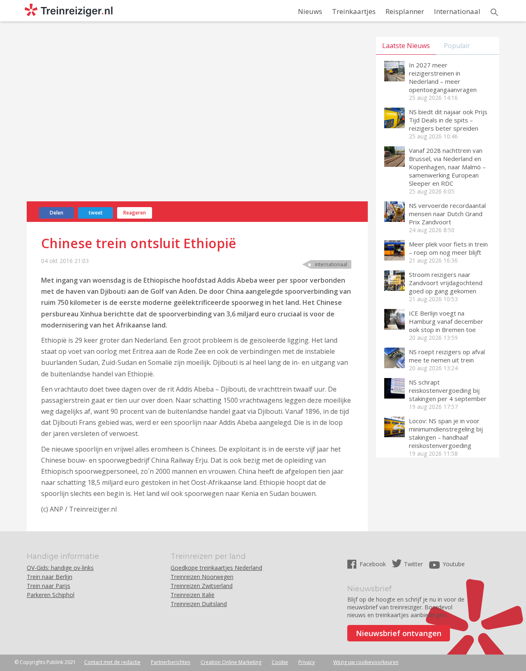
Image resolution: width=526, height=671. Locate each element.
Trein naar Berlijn (49, 577)
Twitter (413, 564)
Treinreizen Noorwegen (202, 577)
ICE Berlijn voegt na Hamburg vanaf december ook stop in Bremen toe (446, 321)
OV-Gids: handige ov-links (60, 568)
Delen (56, 212)
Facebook (374, 564)
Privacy (306, 662)
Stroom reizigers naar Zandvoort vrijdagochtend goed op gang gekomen (445, 282)
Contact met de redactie (112, 662)
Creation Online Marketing (231, 662)
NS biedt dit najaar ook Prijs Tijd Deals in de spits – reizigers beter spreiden (448, 120)
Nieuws (310, 11)
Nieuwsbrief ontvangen (398, 633)
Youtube (454, 564)
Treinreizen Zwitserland (202, 586)
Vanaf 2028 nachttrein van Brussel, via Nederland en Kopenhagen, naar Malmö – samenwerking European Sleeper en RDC (447, 166)
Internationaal (457, 11)
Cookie (280, 662)
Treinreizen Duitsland (199, 604)
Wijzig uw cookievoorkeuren (366, 662)
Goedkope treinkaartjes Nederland (216, 568)
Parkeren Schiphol (50, 595)
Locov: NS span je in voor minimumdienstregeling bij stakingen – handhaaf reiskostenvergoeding (446, 433)
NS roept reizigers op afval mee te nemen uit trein (447, 356)
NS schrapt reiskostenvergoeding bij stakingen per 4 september (448, 390)
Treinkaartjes (354, 11)
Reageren (134, 212)
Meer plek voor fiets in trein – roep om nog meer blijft (448, 248)
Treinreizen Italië (193, 595)
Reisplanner (404, 11)
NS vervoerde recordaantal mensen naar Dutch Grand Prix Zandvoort (447, 213)
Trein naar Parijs (48, 586)
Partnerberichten (170, 662)
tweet (96, 212)
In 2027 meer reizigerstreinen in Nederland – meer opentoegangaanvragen (443, 77)
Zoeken (494, 12)
